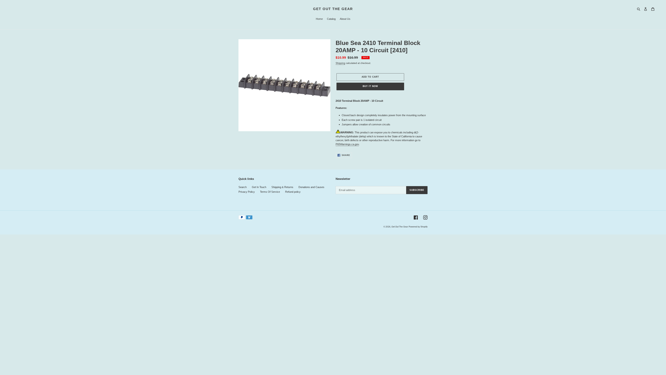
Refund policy (293, 191)
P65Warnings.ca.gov (347, 144)
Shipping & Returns (282, 187)
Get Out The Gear (333, 9)
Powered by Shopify (418, 227)
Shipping (340, 63)
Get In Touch (259, 187)
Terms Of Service (270, 191)
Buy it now (370, 86)
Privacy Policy (246, 191)
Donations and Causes (311, 187)
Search (242, 187)
